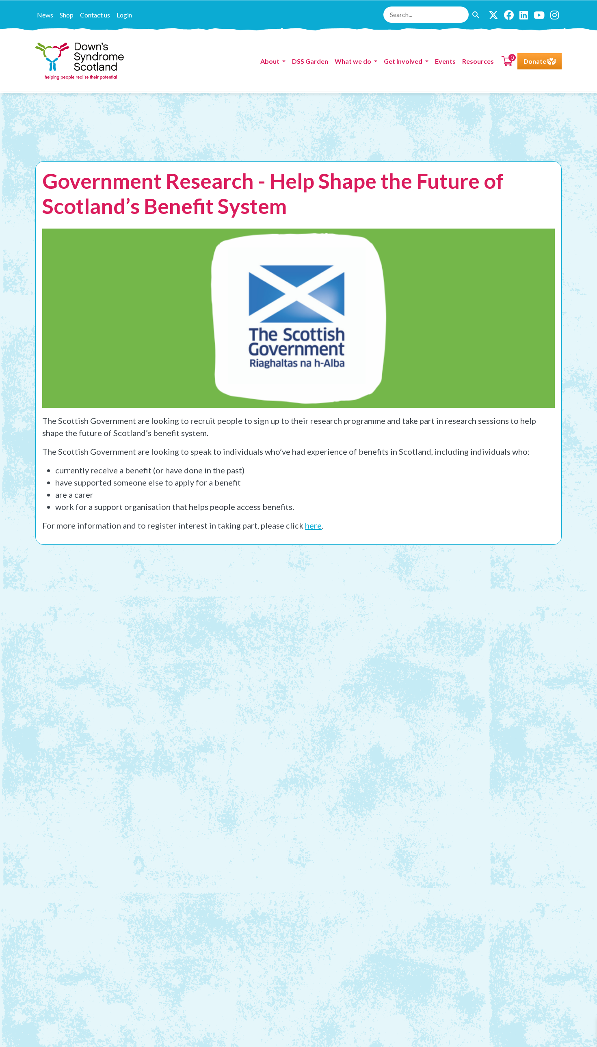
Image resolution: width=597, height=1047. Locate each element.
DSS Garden (310, 61)
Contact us (95, 15)
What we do (353, 61)
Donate (535, 61)
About (270, 61)
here (313, 525)
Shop (67, 15)
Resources (478, 61)
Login (124, 15)
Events (445, 61)
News (45, 15)
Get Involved (404, 61)
